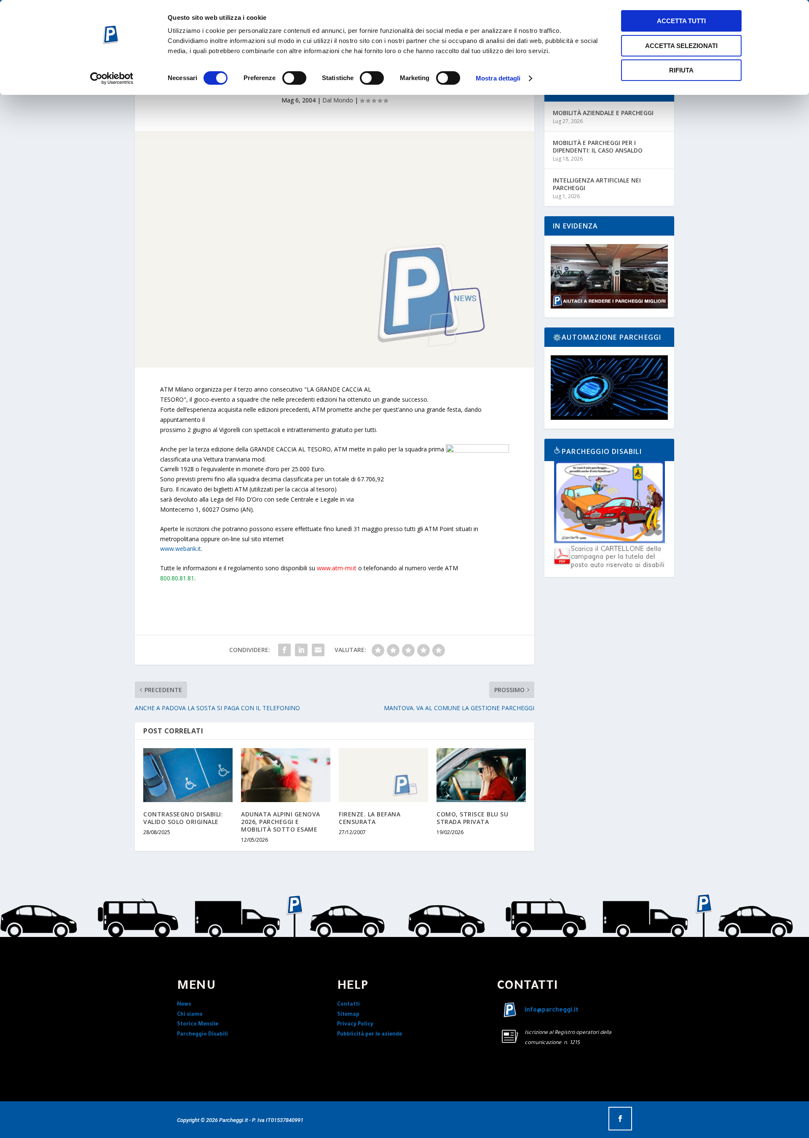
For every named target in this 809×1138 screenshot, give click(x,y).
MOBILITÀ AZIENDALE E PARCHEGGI (603, 113)
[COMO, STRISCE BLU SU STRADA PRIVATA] (481, 775)
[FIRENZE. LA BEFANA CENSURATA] (383, 775)
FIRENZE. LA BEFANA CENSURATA (369, 818)
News (184, 1005)
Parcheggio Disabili (202, 1035)
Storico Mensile (197, 1025)
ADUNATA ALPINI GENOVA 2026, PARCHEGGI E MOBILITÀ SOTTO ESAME (280, 821)
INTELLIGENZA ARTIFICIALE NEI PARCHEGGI (597, 184)
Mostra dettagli (498, 78)
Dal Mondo (337, 100)
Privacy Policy (355, 1025)
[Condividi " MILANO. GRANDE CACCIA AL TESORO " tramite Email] (318, 649)
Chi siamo (190, 1015)
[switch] (294, 78)
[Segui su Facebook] (620, 1118)
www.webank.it (180, 549)
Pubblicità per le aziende (369, 1035)
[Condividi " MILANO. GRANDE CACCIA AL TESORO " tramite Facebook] (284, 649)
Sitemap (348, 1015)
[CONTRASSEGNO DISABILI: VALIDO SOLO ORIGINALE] (188, 775)
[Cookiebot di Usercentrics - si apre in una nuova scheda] (112, 78)
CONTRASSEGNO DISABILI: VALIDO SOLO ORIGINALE (183, 818)
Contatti (348, 1005)
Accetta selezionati (681, 45)
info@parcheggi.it (552, 1010)
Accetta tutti (681, 20)
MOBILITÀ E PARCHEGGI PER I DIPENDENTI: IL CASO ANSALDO (598, 146)
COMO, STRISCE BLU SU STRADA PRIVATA (472, 818)
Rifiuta (681, 70)
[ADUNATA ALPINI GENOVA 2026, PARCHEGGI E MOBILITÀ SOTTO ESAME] (285, 775)
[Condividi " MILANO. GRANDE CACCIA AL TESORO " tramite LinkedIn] (301, 649)
